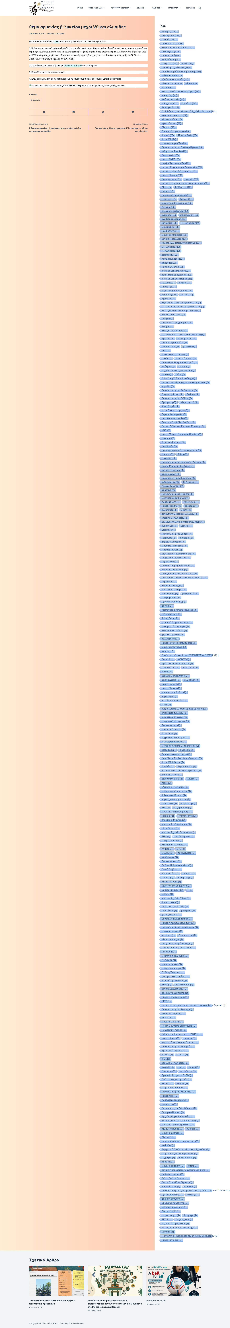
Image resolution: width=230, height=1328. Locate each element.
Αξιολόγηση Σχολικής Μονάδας (179, 610)
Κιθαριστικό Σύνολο (174, 151)
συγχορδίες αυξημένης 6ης (177, 943)
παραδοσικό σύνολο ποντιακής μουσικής (184, 577)
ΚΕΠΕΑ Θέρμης (171, 881)
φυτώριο (168, 651)
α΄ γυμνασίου (182, 807)
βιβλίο (182, 454)
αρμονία (35, 100)
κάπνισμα (168, 750)
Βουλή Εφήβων (171, 869)
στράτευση (169, 1104)
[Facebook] (44, 112)
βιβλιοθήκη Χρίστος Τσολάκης (178, 378)
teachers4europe (172, 549)
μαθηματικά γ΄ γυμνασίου (176, 791)
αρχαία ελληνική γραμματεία (178, 370)
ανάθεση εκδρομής (173, 219)
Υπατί (192, 1166)
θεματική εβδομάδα (173, 442)
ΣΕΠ (166, 807)
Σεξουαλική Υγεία (172, 779)
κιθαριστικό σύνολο (173, 729)
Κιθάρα (167, 326)
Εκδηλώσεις (170, 59)
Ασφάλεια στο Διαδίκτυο (175, 557)
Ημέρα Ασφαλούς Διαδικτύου (178, 923)
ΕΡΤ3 (166, 1001)
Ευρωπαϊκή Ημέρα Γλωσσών (178, 478)
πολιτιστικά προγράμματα (177, 322)
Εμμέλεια (189, 103)
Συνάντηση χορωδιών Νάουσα (179, 1108)
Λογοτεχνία (171, 51)
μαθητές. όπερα (171, 840)
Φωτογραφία (170, 902)
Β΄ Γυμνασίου (171, 246)
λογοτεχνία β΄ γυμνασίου (177, 203)
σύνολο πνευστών (173, 470)
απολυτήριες (170, 857)
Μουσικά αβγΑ (172, 119)
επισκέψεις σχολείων (174, 713)
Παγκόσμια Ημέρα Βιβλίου (177, 398)
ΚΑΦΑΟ (167, 1145)
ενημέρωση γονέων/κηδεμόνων (179, 1153)
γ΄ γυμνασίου (170, 873)
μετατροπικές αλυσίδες (175, 976)
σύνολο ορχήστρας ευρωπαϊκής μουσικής (185, 183)
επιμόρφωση (189, 215)
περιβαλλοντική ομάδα (175, 163)
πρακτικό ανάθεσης (173, 601)
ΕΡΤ (165, 350)
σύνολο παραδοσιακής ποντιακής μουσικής (185, 382)
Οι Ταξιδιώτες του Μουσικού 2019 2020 (183, 334)
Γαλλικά (168, 282)
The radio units (171, 1186)
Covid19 (167, 659)
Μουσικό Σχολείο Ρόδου (175, 898)
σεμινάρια (168, 581)
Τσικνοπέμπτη (187, 816)
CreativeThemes (77, 1323)
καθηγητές (170, 103)
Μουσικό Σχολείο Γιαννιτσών (178, 832)
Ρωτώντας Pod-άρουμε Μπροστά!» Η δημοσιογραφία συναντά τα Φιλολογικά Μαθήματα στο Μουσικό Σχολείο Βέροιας (115, 1303)
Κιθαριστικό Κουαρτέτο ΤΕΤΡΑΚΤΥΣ (182, 1034)
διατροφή (190, 1215)
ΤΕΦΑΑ (182, 1083)
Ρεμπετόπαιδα (187, 766)
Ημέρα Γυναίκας (172, 1240)
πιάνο (166, 783)
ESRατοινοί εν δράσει (174, 354)
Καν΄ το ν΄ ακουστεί (174, 115)
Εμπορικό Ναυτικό (173, 1112)
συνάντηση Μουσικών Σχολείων (180, 513)
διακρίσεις (169, 63)
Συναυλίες (169, 223)
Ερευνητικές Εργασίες (175, 1050)
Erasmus (168, 529)
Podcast (192, 394)
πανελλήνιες (188, 1071)
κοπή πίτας (190, 667)
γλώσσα (189, 1038)
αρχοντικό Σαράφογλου (175, 1223)
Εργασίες (168, 298)
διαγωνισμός (170, 593)
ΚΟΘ (166, 430)
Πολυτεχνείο (170, 155)
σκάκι (193, 1067)
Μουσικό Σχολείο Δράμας (176, 824)
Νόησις (167, 849)
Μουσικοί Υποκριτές (174, 235)
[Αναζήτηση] (200, 8)
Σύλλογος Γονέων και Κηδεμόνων (180, 310)
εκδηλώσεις (169, 910)
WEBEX (183, 659)
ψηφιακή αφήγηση (172, 1199)
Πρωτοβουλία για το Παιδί (176, 1075)
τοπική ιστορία (171, 1215)
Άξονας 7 (168, 1137)
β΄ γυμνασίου (187, 935)
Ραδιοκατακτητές (173, 99)
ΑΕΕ (166, 187)
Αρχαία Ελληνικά (173, 266)
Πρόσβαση (169, 402)
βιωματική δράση (172, 394)
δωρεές (186, 199)
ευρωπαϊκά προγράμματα (176, 622)
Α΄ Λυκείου (169, 960)
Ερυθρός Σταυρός (172, 890)
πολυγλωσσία (184, 984)
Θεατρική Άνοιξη (186, 358)
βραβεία (167, 766)
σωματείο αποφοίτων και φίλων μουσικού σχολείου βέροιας (193, 1005)
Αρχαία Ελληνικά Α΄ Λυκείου (178, 1116)
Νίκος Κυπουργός (172, 939)
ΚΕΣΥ (166, 984)
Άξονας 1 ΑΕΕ (172, 83)
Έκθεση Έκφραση (172, 972)
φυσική (167, 606)
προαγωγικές (186, 853)
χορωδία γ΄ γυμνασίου (175, 1063)
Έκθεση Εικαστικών (173, 741)
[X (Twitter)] (73, 112)
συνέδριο (186, 537)
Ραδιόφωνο (171, 35)
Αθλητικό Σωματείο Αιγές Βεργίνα (181, 243)
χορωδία (168, 386)
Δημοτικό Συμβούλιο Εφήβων (178, 422)
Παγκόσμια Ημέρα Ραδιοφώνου (179, 390)
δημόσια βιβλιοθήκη (173, 820)
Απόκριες (168, 366)
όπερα (184, 366)
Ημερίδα (168, 338)
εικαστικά (168, 490)
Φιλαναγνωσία (172, 75)
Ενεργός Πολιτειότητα (174, 569)
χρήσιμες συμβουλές (174, 692)
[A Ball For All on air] (173, 1281)
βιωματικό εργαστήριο (176, 131)
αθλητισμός (169, 510)
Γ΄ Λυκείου (169, 458)
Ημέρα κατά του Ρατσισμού (177, 663)
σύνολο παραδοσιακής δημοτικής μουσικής (185, 1170)
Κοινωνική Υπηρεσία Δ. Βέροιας (179, 1042)
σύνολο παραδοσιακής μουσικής (181, 71)
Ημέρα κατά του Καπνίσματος (178, 643)
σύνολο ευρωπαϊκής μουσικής (179, 171)
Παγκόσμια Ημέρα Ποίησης (177, 494)
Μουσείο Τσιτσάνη (173, 1166)
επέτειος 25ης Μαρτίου (175, 270)
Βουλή (186, 510)
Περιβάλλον (170, 231)
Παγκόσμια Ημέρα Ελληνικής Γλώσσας (183, 462)
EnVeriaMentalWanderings (176, 919)
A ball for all (169, 733)
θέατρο (186, 525)
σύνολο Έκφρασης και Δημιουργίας (182, 167)
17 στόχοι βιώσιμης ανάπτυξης (179, 1227)
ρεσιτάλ (167, 877)
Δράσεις (140, 8)
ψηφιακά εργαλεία (173, 634)
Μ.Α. (181, 849)
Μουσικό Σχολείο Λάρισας (176, 811)
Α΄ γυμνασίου (171, 250)
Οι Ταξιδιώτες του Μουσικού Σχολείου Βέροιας (188, 111)
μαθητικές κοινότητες (174, 1207)
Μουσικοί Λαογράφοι (174, 647)
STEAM (167, 1054)
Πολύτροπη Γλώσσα (174, 1030)
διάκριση (168, 438)
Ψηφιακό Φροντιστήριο (175, 737)
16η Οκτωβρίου (183, 836)
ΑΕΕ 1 (166, 1219)
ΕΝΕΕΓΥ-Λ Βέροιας (173, 1013)
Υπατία (182, 1054)
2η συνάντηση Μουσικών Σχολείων (181, 770)
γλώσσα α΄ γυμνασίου (175, 787)
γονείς (187, 63)
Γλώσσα (168, 127)
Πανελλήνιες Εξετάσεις (176, 67)
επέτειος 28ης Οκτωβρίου (177, 278)
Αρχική (80, 8)
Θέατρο (168, 87)
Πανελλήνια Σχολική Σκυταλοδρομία (182, 758)
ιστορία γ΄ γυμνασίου (174, 700)
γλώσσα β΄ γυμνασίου (175, 517)
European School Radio (177, 47)
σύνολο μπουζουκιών (174, 989)
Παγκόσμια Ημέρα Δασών (176, 533)
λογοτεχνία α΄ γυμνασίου (177, 290)
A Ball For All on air (156, 1300)
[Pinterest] (103, 112)
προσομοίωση (170, 502)
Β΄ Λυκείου (190, 482)
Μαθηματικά (170, 227)
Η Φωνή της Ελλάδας (174, 980)
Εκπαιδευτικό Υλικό (55, 34)
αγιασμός (169, 215)
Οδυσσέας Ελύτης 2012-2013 (178, 947)
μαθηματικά (190, 593)
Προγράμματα (171, 179)
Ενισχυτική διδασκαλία (175, 498)
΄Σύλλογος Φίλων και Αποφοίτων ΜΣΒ (183, 306)
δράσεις (167, 454)
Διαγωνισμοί (171, 55)
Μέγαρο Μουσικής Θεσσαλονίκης (180, 746)
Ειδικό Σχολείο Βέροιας (175, 1178)
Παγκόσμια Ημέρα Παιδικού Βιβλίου (182, 147)
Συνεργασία (170, 107)
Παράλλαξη (169, 446)
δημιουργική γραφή (173, 541)
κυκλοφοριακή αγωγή (174, 717)
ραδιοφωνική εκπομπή (175, 993)
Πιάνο (180, 374)
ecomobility (170, 254)
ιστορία (189, 1186)
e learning (169, 95)
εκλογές (192, 1194)
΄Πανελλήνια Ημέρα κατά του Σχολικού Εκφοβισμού (189, 1236)
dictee (166, 374)
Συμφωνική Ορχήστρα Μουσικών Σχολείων (185, 1149)
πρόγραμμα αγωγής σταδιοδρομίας (181, 450)
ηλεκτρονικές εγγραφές (175, 626)
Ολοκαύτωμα (187, 1157)
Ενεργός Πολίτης (172, 585)
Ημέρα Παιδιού (171, 688)
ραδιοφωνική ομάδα (174, 143)
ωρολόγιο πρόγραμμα (174, 956)
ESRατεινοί (183, 187)
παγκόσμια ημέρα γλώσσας (177, 565)
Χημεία (192, 779)
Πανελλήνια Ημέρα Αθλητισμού (179, 362)
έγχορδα (168, 1067)
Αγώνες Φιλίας (171, 725)
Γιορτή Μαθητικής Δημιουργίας (179, 1026)
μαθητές (169, 39)
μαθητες (188, 873)
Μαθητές (169, 31)
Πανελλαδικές (187, 135)
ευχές (166, 704)
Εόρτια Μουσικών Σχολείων (177, 466)
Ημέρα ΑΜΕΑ (171, 159)
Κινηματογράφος (172, 258)
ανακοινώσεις (170, 1038)
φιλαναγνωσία (171, 680)
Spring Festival (171, 684)
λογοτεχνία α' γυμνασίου (176, 799)
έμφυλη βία (169, 525)
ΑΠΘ (166, 836)
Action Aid (168, 951)
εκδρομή (191, 506)
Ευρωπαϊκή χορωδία (174, 414)
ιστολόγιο (168, 935)
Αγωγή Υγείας (186, 338)
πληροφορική (188, 402)
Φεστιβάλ (169, 139)
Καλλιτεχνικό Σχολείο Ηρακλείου (180, 1120)
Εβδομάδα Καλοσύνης (175, 1203)
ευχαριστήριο (170, 667)
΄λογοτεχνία (183, 1219)
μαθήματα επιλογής (173, 968)
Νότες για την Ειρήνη (174, 330)
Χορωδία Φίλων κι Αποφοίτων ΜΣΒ (181, 302)
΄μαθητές (168, 286)
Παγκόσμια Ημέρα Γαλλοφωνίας (180, 927)
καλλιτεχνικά (170, 638)
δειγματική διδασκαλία (175, 906)
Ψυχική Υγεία (170, 406)
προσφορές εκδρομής (174, 1100)
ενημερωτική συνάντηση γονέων (180, 1141)
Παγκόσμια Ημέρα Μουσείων (178, 1091)
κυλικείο (192, 1129)
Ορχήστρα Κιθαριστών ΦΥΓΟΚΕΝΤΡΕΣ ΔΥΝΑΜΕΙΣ (189, 655)
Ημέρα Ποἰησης (172, 175)
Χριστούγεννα (171, 123)
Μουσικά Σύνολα (172, 1021)
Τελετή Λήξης (170, 618)
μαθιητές (168, 1231)
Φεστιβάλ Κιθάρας (173, 762)
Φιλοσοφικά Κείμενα (174, 795)
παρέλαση (188, 803)
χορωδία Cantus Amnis (175, 676)
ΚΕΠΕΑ (167, 1083)
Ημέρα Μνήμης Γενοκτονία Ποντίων (181, 434)
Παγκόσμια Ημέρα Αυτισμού (178, 1046)
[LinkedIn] (133, 112)
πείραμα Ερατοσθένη (174, 342)
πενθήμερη (184, 877)
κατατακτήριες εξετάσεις (176, 274)
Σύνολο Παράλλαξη (174, 239)
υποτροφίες (169, 803)
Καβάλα (167, 1161)
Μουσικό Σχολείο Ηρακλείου (178, 1124)
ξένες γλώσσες (171, 914)
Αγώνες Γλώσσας (172, 486)
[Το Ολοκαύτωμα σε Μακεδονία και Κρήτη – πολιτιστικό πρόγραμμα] (56, 1281)
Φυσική (168, 135)
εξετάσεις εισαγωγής (175, 79)
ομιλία (166, 358)
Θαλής (167, 671)
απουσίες (168, 1017)
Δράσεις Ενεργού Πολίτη (176, 754)
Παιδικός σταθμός (172, 1174)
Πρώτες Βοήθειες (172, 1194)
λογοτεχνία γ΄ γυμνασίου (176, 886)
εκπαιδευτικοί (170, 346)
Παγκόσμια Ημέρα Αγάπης (177, 1009)
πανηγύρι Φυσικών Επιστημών (179, 573)
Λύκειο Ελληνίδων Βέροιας (177, 1182)
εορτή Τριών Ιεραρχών (175, 410)
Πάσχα (167, 318)
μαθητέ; (167, 894)
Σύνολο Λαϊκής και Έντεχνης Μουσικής (183, 426)
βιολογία (189, 346)
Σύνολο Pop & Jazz (173, 314)
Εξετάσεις (169, 294)
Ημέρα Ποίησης (171, 506)
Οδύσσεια (168, 1071)
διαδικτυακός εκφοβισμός (176, 1079)
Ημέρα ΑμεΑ (170, 1096)
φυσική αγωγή (171, 474)
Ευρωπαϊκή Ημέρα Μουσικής (178, 553)
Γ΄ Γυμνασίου (190, 223)
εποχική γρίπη (171, 597)
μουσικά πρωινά (172, 964)
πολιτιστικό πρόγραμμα (176, 195)
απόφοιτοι (169, 262)
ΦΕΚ (166, 1059)
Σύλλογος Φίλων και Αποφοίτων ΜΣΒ (182, 521)
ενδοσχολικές (170, 482)
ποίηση (168, 191)
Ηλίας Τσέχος (170, 828)
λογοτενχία (169, 696)
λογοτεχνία (191, 502)
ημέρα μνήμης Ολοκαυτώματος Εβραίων (184, 709)
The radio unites (171, 774)
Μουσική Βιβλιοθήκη (174, 589)
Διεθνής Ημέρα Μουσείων (176, 865)
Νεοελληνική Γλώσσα (174, 630)
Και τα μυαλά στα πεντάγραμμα (180, 91)
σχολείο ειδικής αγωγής (175, 721)
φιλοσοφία (186, 750)
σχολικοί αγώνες (172, 931)
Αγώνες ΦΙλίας (171, 861)
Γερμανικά (169, 537)
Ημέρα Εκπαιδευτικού (174, 997)
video (191, 83)
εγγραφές (168, 1157)
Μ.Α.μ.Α (167, 853)
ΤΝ (181, 1067)
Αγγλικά (168, 207)
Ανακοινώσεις (172, 43)
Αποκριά (168, 816)
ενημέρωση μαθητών (174, 1087)
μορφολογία (169, 561)
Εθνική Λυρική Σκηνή (174, 844)
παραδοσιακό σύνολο (174, 418)
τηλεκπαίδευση (171, 614)
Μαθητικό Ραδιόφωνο (174, 545)
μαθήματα (188, 910)
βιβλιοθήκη (191, 680)
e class (184, 282)
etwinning (169, 199)
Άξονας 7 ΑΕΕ (170, 1211)
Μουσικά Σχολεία (172, 1133)
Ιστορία (187, 294)
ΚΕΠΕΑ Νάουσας (172, 1129)
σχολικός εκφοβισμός (175, 211)
